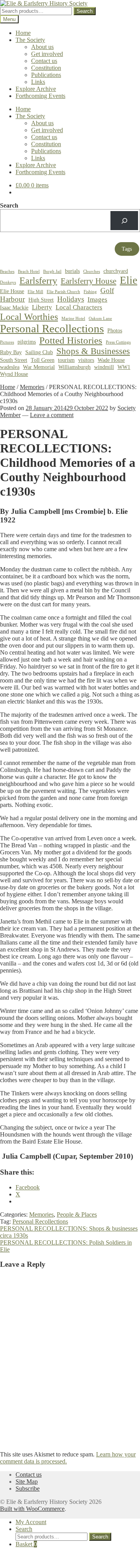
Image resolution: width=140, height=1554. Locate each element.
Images (97, 299)
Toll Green (42, 360)
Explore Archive (36, 89)
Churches (91, 271)
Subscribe (28, 1488)
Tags (127, 249)
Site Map (27, 1481)
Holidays (70, 299)
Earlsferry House (88, 281)
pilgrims (27, 342)
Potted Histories (70, 340)
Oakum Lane (100, 318)
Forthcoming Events (40, 96)
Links (38, 82)
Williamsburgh (74, 367)
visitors (86, 360)
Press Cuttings (118, 342)
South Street (13, 360)
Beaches (7, 271)
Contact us (44, 61)
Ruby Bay (11, 352)
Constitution (46, 68)
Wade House (111, 360)
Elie (128, 280)
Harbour (12, 299)
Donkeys (8, 282)
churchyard (115, 271)
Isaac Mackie (14, 307)
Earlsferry (38, 280)
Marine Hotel (73, 318)
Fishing (90, 292)
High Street (41, 300)
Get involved (47, 54)
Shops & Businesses (93, 351)
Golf (107, 290)
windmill (104, 367)
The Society (30, 40)
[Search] (124, 220)
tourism (66, 360)
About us (42, 47)
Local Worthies (29, 316)
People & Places (77, 1214)
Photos (114, 330)
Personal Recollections (52, 328)
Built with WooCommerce (32, 1508)
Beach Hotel (29, 271)
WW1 (123, 367)
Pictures (7, 342)
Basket (26, 1544)
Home (23, 33)
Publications (46, 75)
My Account (31, 1522)
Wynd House (14, 374)
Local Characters (79, 307)
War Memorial (39, 367)
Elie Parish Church (63, 292)
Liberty (42, 307)
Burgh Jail (52, 271)
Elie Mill (35, 292)
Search (85, 11)
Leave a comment (52, 415)
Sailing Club (39, 352)
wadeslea (9, 367)
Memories (32, 387)
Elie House (12, 291)
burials (72, 271)
